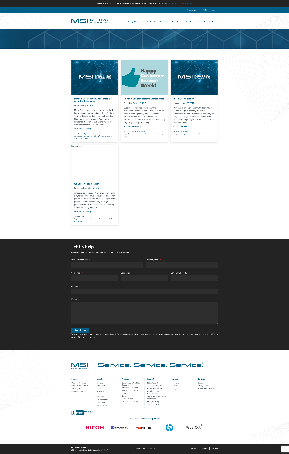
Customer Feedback (154, 386)
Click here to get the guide (179, 3)
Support (163, 22)
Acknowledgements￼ (206, 388)
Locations (186, 22)
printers (81, 138)
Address (74, 286)
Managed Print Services (80, 386)
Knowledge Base (153, 391)
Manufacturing (102, 405)
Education (100, 383)
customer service (148, 134)
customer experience (136, 134)
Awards (82, 134)
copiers (86, 136)
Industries (199, 22)
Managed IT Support (154, 401)
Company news (184, 134)
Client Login (191, 10)
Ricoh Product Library (130, 401)
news (86, 219)
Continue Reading (83, 128)
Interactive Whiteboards (130, 388)
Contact (212, 22)
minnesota (192, 134)
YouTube (204, 448)
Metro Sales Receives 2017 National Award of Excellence (92, 100)
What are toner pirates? (86, 184)
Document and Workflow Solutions (131, 384)
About (174, 22)
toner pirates (78, 221)
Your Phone (77, 272)
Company (175, 383)
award (81, 136)
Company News (91, 134)
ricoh (86, 138)
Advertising (101, 391)
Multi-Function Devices (130, 390)
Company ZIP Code (179, 273)
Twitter (215, 448)
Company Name (154, 259)
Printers (125, 393)
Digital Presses (127, 399)
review (126, 136)
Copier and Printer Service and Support (156, 398)
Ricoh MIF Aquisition (184, 99)
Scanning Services (77, 388)
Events (143, 132)
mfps (99, 136)
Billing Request (152, 383)
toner (101, 219)
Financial (100, 394)
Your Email (127, 272)
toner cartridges (109, 219)
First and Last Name (81, 259)
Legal (99, 388)
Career (174, 386)
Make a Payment (209, 10)
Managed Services (134, 22)
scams (97, 219)
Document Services (78, 391)
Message (75, 299)
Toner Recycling (153, 404)
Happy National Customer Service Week (144, 99)
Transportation (102, 399)
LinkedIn (193, 448)
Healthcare (101, 397)
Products (150, 22)
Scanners (125, 396)
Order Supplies (152, 394)
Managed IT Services (79, 383)
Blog (174, 388)
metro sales (93, 136)
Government (101, 386)
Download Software (154, 388)
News (82, 217)
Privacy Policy (203, 386)
